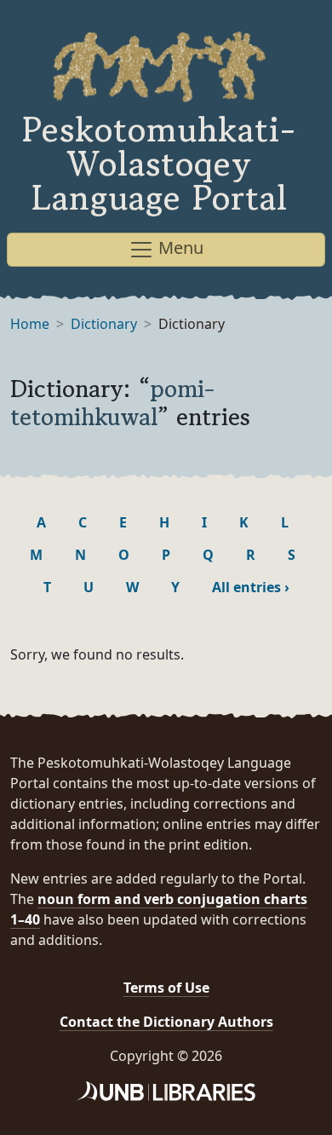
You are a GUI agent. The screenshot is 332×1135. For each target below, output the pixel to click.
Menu (178, 247)
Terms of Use (166, 987)
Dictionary (104, 323)
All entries (250, 587)
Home (29, 323)
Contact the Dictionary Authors (166, 1021)
